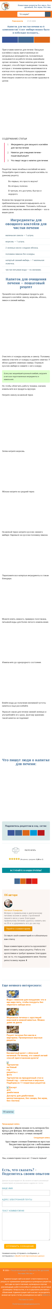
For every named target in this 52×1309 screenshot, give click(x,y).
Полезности (17, 21)
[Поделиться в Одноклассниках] (42, 40)
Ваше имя (7, 1188)
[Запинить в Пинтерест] (41, 833)
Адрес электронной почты (17, 1199)
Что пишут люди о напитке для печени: (29, 160)
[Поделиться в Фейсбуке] (11, 833)
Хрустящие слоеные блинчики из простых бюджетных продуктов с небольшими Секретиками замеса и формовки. (27, 1144)
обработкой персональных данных (29, 1256)
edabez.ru (46, 1295)
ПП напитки (8, 1112)
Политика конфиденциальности (26, 1304)
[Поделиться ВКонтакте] (26, 40)
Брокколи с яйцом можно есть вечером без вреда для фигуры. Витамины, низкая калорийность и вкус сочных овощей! (25, 1130)
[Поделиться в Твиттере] (33, 833)
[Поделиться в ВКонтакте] (18, 833)
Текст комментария (13, 1211)
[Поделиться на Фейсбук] (10, 40)
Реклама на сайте (26, 1300)
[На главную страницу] (5, 6)
